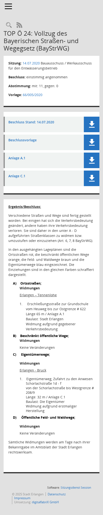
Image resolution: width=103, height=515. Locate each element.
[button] (91, 124)
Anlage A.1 (16, 158)
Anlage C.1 (16, 176)
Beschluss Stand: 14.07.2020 (31, 122)
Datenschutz (57, 494)
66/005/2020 (32, 94)
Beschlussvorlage (22, 140)
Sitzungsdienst (76, 488)
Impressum (22, 498)
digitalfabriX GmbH (45, 502)
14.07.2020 (31, 63)
